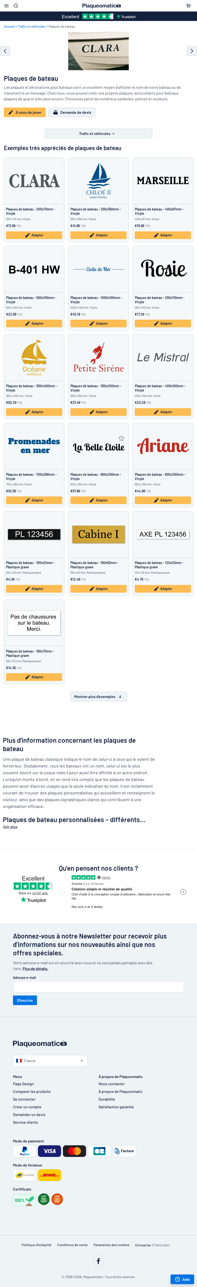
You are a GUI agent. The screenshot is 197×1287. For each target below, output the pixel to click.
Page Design (23, 1083)
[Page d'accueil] (98, 1043)
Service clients (25, 1122)
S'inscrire (25, 1000)
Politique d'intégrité (36, 1245)
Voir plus (10, 826)
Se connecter (24, 1099)
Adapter (37, 235)
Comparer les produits (32, 1091)
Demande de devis (75, 112)
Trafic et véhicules (31, 26)
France (30, 1060)
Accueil (9, 26)
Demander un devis (29, 1114)
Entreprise (143, 1245)
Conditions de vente (72, 1245)
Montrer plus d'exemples (94, 696)
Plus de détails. (35, 968)
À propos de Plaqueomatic (120, 1091)
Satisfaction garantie (116, 1106)
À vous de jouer (29, 112)
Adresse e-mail (24, 978)
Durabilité (106, 1099)
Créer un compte (27, 1106)
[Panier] (188, 6)
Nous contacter (111, 1083)
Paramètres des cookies (111, 1245)
